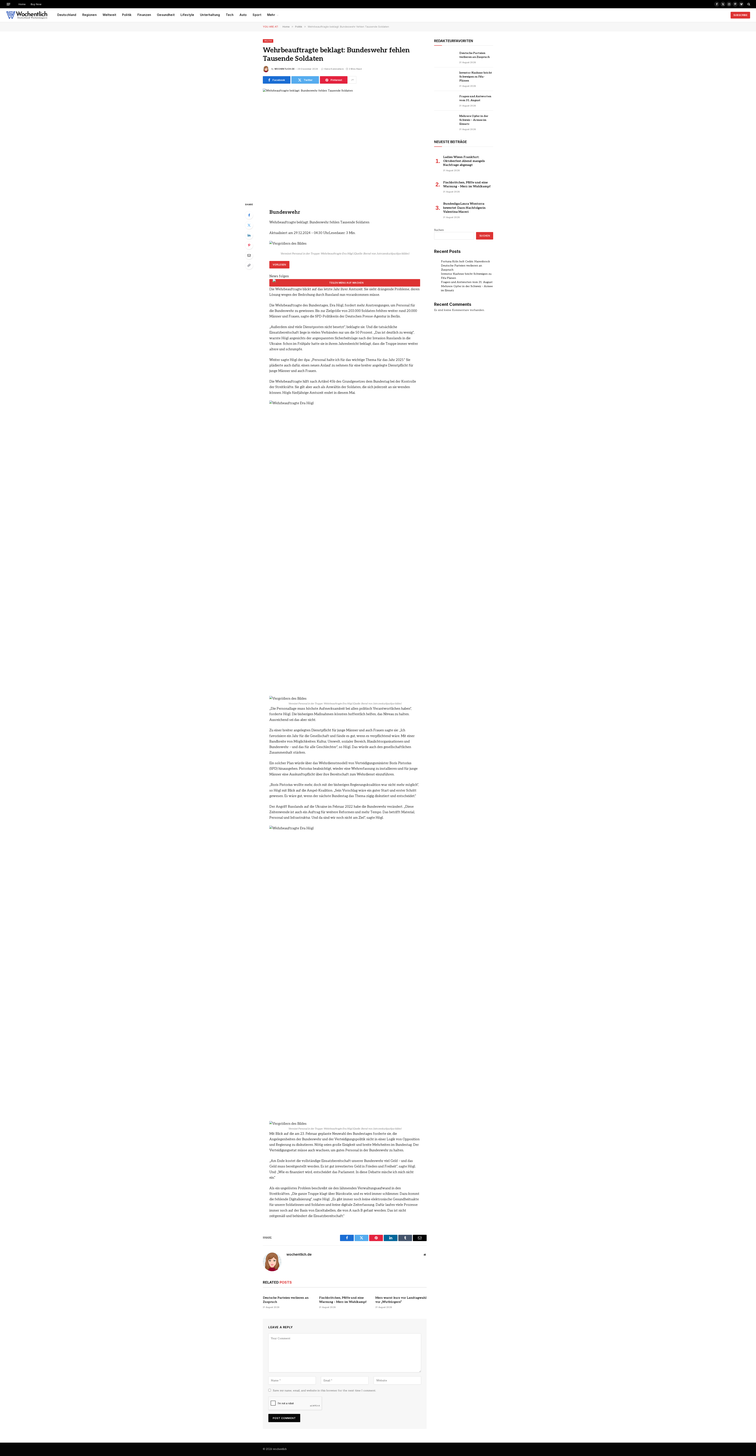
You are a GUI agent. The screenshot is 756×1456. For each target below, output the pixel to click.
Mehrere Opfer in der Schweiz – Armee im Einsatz (473, 120)
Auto (243, 15)
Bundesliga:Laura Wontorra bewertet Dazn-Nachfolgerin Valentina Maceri (464, 208)
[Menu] (8, 4)
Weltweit (109, 15)
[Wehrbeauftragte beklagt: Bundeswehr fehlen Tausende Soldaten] (345, 142)
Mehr (271, 15)
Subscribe (740, 15)
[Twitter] (249, 225)
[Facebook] (249, 215)
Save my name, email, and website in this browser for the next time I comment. (324, 1390)
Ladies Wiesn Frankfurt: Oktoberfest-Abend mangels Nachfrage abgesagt (464, 161)
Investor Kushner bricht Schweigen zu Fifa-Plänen (475, 76)
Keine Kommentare (334, 69)
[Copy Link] (249, 265)
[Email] (249, 255)
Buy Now (36, 4)
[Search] (748, 4)
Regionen (89, 15)
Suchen (439, 230)
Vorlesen (279, 264)
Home (22, 4)
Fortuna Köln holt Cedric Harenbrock (465, 261)
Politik (127, 15)
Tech (229, 15)
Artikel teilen (344, 283)
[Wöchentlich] (26, 15)
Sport (257, 15)
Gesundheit (166, 15)
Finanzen (144, 15)
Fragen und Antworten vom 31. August (475, 98)
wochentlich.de (284, 69)
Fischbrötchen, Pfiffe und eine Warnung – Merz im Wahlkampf (343, 1299)
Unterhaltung (210, 15)
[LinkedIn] (249, 235)
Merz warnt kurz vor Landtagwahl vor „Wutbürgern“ (400, 1299)
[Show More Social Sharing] (352, 80)
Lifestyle (187, 15)
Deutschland (66, 15)
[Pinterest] (249, 245)
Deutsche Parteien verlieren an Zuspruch (286, 1299)
